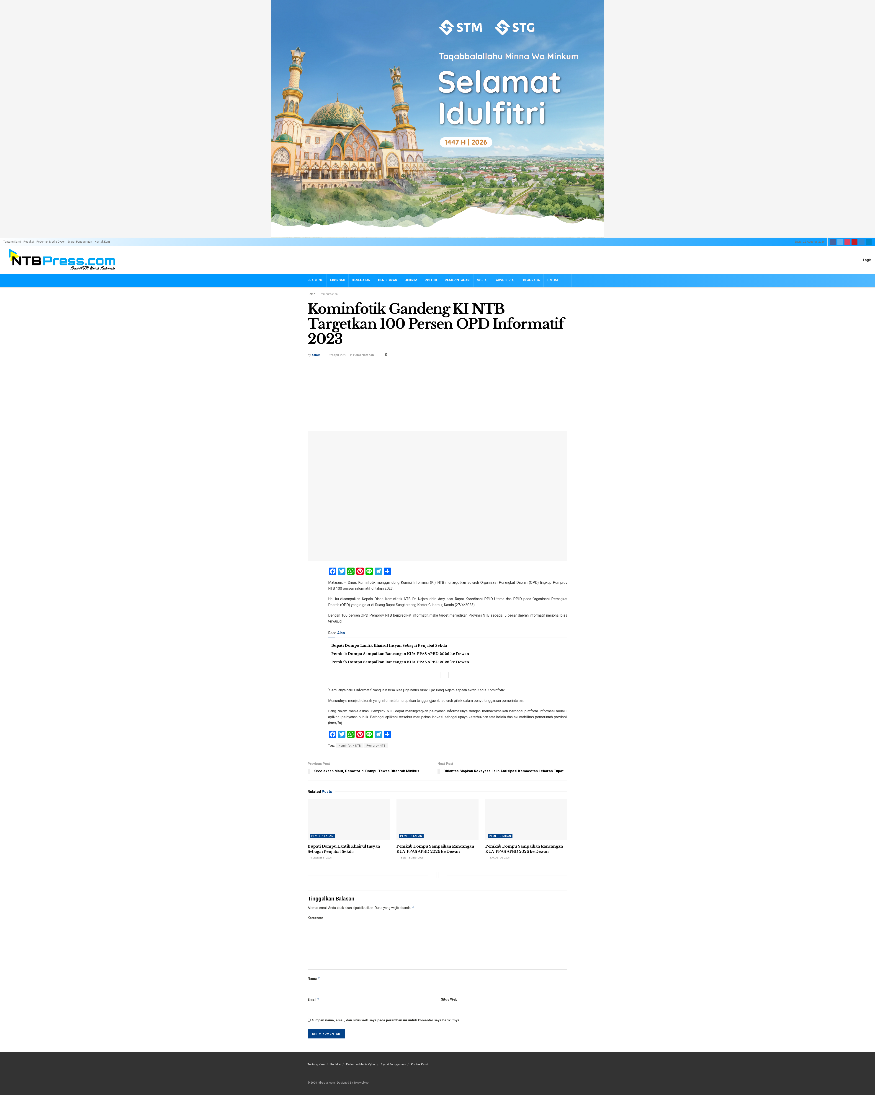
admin (316, 355)
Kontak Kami (103, 241)
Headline (315, 280)
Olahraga (531, 280)
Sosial (482, 280)
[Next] (451, 675)
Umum (552, 280)
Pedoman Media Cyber (50, 241)
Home (311, 294)
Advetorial (505, 280)
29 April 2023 (338, 355)
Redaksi (28, 241)
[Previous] (443, 675)
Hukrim (411, 280)
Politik (431, 280)
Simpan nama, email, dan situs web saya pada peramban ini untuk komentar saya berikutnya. (386, 1020)
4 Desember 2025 (321, 857)
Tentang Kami (12, 241)
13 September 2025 (411, 857)
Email (313, 999)
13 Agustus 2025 (498, 857)
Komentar (315, 918)
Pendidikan (387, 280)
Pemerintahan (457, 280)
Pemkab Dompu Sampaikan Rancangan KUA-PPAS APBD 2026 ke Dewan (400, 653)
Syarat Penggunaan (79, 241)
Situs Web (449, 999)
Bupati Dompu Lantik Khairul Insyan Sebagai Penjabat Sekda (389, 645)
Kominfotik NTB (350, 745)
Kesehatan (361, 280)
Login (867, 260)
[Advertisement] (437, 392)
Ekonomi (337, 280)
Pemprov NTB (376, 745)
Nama (314, 978)
